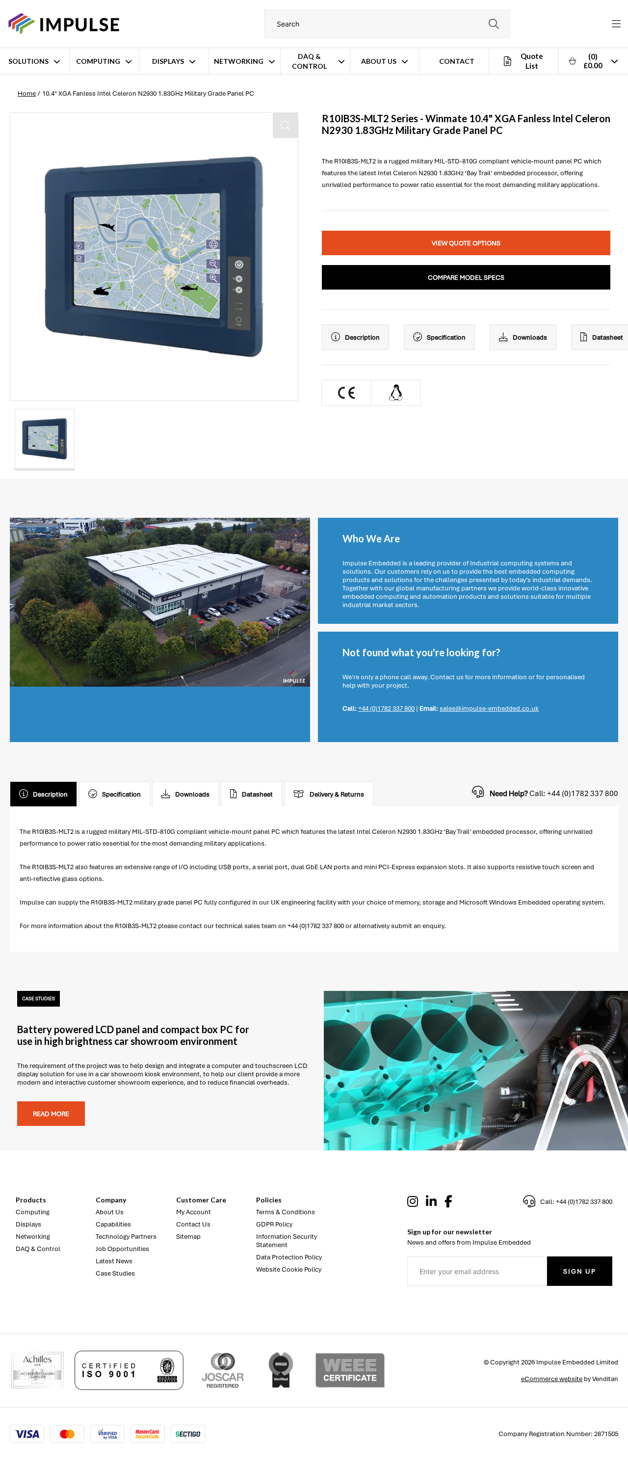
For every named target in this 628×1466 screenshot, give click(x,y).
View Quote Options (466, 243)
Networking (238, 61)
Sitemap (188, 1236)
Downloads (530, 337)
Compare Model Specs (466, 277)
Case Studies (115, 1273)
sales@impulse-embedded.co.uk (489, 708)
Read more (51, 1114)
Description (362, 337)
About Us (378, 61)
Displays (168, 61)
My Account (193, 1212)
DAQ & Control (309, 61)
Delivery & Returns (337, 794)
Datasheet (257, 794)
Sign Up (579, 1271)
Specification (446, 337)
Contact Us (193, 1224)
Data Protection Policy (289, 1257)
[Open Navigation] (616, 24)
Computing (98, 61)
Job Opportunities (122, 1249)
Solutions (28, 61)
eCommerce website (551, 1379)
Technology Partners (126, 1236)
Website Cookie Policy (288, 1269)
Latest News (114, 1261)
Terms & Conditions (285, 1212)
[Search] (493, 23)
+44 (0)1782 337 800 (386, 708)
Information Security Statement (286, 1240)
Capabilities (113, 1224)
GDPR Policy (274, 1224)
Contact (456, 61)
